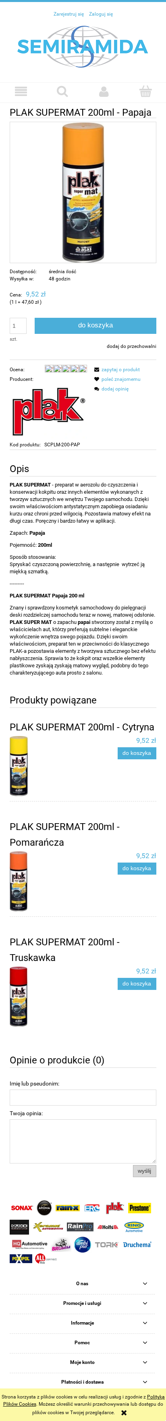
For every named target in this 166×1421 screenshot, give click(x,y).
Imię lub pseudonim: (34, 1083)
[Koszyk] (145, 91)
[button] (21, 91)
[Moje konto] (103, 91)
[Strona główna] (83, 46)
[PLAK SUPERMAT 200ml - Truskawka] (46, 997)
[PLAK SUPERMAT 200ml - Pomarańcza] (46, 881)
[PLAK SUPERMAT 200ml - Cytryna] (46, 766)
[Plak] (48, 412)
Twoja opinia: (26, 1113)
